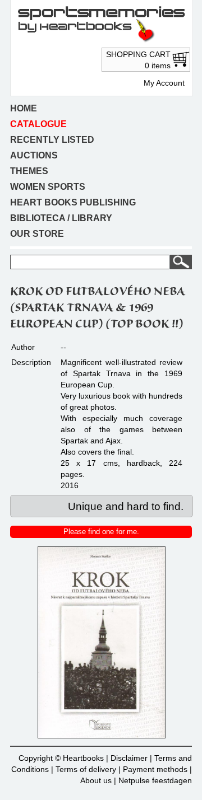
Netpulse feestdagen (155, 780)
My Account (164, 82)
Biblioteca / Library (61, 218)
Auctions (34, 155)
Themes (29, 171)
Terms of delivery (86, 769)
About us (96, 780)
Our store (37, 233)
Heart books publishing (73, 202)
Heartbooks (83, 758)
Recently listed (52, 139)
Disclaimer (129, 758)
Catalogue (38, 124)
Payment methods (155, 769)
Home (23, 108)
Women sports (47, 186)
